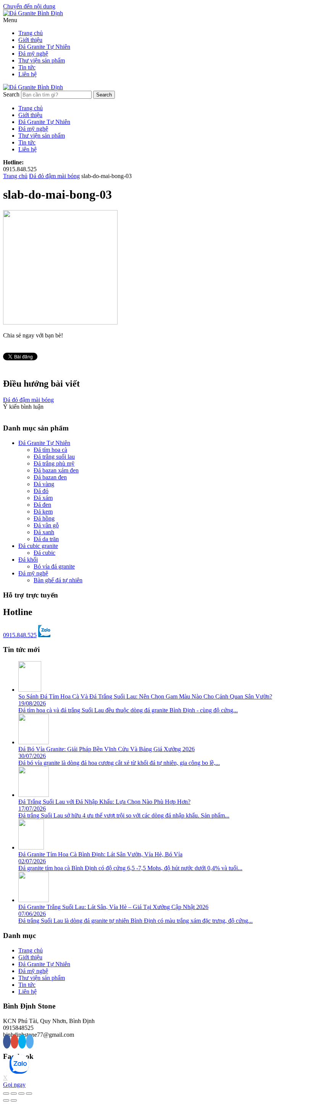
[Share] (14, 1093)
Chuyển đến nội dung (29, 6)
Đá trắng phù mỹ (54, 463)
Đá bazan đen (50, 477)
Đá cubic (44, 552)
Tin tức (26, 67)
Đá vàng (44, 484)
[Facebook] (7, 1041)
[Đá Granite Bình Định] (33, 13)
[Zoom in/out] (29, 1093)
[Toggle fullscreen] (21, 1093)
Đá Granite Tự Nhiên (44, 46)
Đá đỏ (41, 491)
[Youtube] (30, 1041)
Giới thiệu (30, 40)
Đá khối (28, 559)
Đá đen (42, 504)
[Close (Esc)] (6, 1093)
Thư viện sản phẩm (41, 60)
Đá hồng (44, 518)
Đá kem (43, 511)
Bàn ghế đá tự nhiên (58, 580)
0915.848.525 (20, 635)
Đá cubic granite (38, 546)
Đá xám (43, 498)
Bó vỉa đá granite (54, 566)
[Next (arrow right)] (14, 1100)
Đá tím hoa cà (50, 449)
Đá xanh (44, 532)
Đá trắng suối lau (54, 456)
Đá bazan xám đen (56, 470)
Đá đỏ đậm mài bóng (54, 176)
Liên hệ (27, 74)
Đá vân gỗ (46, 525)
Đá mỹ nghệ (33, 53)
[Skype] (22, 1041)
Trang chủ (30, 33)
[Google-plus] (14, 1041)
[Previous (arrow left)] (6, 1100)
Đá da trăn (46, 539)
